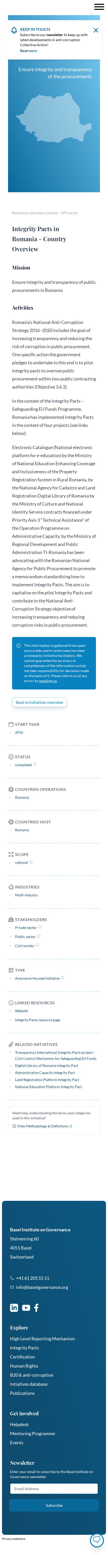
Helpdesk (19, 1424)
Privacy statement (13, 1539)
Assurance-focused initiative (37, 978)
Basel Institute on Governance (40, 1229)
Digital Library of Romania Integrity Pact (46, 1065)
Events (16, 1442)
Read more (28, 50)
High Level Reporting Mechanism (42, 1338)
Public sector (25, 936)
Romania (22, 797)
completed (23, 765)
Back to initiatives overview (39, 702)
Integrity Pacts (24, 1347)
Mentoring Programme (32, 1433)
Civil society (24, 945)
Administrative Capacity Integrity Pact (45, 1072)
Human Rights (24, 1366)
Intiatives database (28, 1384)
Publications (22, 1393)
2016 (19, 732)
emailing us (48, 681)
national (21, 862)
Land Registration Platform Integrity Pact (47, 1079)
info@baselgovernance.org (42, 1287)
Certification (22, 1356)
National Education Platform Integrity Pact (48, 1087)
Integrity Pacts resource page (37, 1020)
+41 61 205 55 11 (32, 1278)
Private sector (26, 927)
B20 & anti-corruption (31, 1375)
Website (21, 1011)
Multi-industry (26, 895)
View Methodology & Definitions (42, 1126)
